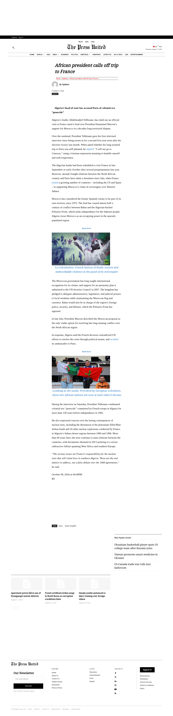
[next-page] (16, 607)
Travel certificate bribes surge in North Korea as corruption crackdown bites (59, 596)
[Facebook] (69, 99)
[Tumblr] (110, 99)
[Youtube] (115, 689)
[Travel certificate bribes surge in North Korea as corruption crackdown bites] (60, 584)
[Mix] (122, 99)
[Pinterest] (98, 99)
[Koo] (162, 99)
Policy (142, 688)
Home (58, 78)
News (60, 526)
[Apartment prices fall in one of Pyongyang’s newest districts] (26, 584)
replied (89, 149)
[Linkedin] (92, 99)
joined (55, 182)
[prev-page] (12, 607)
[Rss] (115, 693)
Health (92, 681)
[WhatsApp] (87, 99)
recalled (114, 339)
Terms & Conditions (147, 685)
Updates (65, 78)
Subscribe (28, 686)
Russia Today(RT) (70, 526)
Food (91, 678)
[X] (75, 99)
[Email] (104, 99)
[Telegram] (116, 99)
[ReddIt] (81, 99)
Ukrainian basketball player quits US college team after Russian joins (136, 546)
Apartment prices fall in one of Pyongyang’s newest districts (26, 594)
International (145, 676)
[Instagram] (115, 685)
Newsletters (144, 679)
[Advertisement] (86, 18)
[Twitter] (115, 677)
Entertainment (95, 675)
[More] (168, 99)
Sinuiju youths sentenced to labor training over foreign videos (92, 596)
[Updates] (55, 84)
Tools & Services (146, 682)
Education (93, 672)
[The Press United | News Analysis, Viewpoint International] (86, 47)
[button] (13, 47)
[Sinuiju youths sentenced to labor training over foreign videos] (94, 584)
